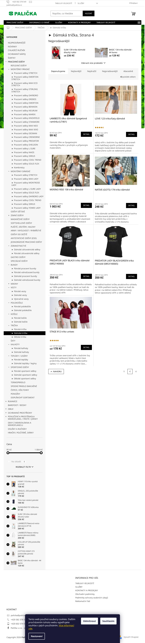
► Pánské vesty (18, 291)
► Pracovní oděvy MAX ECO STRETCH (24, 84)
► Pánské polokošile (21, 306)
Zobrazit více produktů (92, 63)
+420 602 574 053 (19, 623)
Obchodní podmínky (85, 594)
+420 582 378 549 (19, 619)
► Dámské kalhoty (20, 352)
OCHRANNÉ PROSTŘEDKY (20, 412)
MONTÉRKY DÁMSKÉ (20, 171)
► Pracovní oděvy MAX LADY (24, 178)
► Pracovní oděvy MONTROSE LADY (25, 183)
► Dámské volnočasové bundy (25, 280)
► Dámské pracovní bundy (24, 276)
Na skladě (18, 461)
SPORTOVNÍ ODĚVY (20, 367)
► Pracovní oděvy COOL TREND (26, 159)
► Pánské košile (19, 318)
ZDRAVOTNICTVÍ (18, 245)
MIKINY (14, 283)
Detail (86, 134)
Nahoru (57, 371)
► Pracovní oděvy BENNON (24, 106)
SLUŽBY (81, 3)
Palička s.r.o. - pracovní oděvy (24, 628)
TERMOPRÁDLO (18, 382)
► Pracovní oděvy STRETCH (24, 73)
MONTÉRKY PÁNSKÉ (20, 69)
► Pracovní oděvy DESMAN (24, 133)
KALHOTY (15, 344)
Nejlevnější (76, 71)
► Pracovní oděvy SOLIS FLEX (25, 163)
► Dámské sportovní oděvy (24, 374)
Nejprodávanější (110, 71)
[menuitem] (15, 22)
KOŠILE (14, 314)
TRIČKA (14, 325)
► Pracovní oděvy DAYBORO (24, 95)
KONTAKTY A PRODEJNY (86, 590)
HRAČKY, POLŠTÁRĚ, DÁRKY (21, 432)
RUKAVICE (12, 401)
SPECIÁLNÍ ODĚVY (19, 261)
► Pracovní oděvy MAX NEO (24, 125)
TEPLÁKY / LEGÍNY (19, 355)
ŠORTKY (11, 58)
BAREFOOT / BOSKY (17, 405)
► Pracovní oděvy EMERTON (24, 103)
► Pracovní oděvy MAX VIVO (24, 129)
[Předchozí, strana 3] (130, 371)
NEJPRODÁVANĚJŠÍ (16, 42)
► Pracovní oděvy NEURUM (24, 110)
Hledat (88, 13)
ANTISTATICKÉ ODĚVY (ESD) (24, 238)
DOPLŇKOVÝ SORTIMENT (23, 397)
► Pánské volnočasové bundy (25, 272)
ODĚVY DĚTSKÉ (18, 211)
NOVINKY (12, 46)
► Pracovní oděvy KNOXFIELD (25, 118)
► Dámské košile (19, 321)
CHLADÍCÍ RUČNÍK (16, 50)
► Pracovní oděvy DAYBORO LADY (27, 196)
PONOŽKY (15, 393)
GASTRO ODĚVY (18, 257)
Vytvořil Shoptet (131, 637)
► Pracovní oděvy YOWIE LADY (25, 207)
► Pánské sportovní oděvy (23, 371)
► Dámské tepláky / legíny (24, 363)
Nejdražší (91, 71)
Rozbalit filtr (23, 467)
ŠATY (13, 340)
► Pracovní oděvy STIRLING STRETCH (24, 90)
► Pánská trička (18, 329)
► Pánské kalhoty (19, 348)
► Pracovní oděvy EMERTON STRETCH (24, 78)
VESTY (13, 287)
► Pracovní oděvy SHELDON (24, 144)
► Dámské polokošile (21, 310)
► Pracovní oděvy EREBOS (23, 99)
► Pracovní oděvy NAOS (22, 152)
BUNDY (14, 264)
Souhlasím (108, 621)
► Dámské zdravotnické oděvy (25, 249)
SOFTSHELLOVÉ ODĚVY (21, 223)
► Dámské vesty (19, 295)
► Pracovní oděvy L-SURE (23, 148)
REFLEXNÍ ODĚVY (19, 65)
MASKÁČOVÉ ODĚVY (20, 219)
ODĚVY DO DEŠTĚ (19, 234)
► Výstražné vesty (20, 299)
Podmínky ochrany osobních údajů (91, 597)
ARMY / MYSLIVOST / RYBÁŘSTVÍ (26, 230)
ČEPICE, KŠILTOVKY (20, 390)
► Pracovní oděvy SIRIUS (23, 156)
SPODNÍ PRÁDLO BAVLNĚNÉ (24, 386)
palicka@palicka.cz (19, 615)
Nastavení (36, 636)
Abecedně (128, 71)
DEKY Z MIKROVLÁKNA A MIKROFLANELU (19, 423)
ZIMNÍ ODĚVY (17, 215)
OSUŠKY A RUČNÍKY (17, 429)
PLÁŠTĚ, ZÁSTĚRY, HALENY (23, 226)
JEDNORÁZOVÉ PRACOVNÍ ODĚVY (26, 242)
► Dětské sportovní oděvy (23, 378)
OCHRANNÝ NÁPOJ (17, 54)
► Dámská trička (19, 333)
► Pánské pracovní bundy (23, 268)
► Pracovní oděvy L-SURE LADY (26, 189)
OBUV (10, 409)
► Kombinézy (17, 167)
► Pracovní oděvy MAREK (23, 114)
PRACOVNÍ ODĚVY (16, 61)
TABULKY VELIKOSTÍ (63, 3)
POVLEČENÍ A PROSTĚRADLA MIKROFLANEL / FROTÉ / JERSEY (23, 417)
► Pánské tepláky (19, 359)
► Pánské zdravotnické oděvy (25, 253)
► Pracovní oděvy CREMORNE (25, 137)
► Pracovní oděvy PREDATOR (25, 141)
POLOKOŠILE (17, 302)
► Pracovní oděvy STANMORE (25, 122)
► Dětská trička (18, 337)
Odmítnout (89, 621)
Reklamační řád (82, 601)
